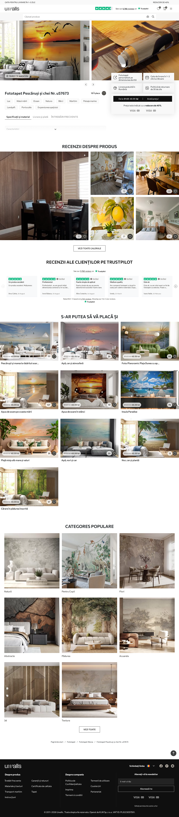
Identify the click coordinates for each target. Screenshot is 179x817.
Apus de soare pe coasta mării (16, 411)
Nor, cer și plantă (130, 460)
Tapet (34, 791)
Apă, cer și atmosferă (72, 363)
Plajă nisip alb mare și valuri (15, 460)
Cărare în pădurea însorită (14, 508)
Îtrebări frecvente (13, 780)
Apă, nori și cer (69, 460)
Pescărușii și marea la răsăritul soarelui (20, 363)
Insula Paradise (129, 411)
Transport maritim (13, 791)
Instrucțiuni (10, 797)
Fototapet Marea (86, 742)
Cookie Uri (96, 786)
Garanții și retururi (39, 780)
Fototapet (71, 742)
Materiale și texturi (14, 786)
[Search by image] (148, 17)
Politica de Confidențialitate (73, 782)
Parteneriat (96, 791)
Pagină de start (57, 742)
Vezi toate (89, 729)
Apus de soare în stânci (73, 411)
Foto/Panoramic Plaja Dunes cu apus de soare (141, 363)
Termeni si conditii (73, 795)
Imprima (69, 789)
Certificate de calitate (41, 786)
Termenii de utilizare (100, 780)
